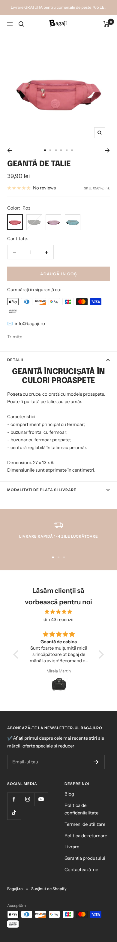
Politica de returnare (85, 835)
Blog (69, 794)
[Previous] (9, 150)
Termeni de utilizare (84, 824)
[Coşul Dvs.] (107, 24)
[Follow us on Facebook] (14, 799)
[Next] (107, 150)
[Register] (96, 762)
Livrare (71, 847)
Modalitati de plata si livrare (41, 490)
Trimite (14, 337)
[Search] (21, 24)
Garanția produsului (84, 858)
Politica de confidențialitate (81, 809)
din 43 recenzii (59, 619)
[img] (58, 612)
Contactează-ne (81, 869)
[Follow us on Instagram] (27, 799)
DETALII (15, 360)
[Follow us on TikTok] (14, 813)
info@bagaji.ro (29, 323)
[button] (17, 654)
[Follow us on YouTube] (41, 799)
